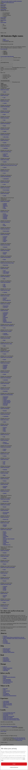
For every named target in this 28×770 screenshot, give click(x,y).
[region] (14, 757)
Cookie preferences (14, 767)
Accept (14, 764)
